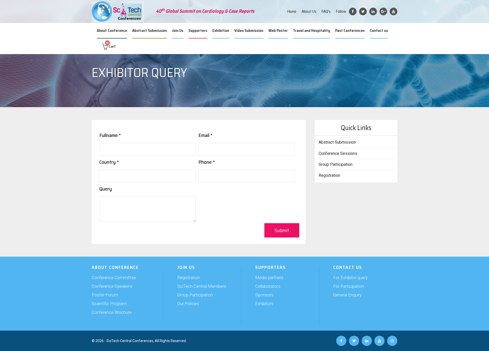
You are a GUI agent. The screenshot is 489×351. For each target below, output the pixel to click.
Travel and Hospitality (311, 31)
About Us (309, 11)
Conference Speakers (112, 286)
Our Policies (188, 303)
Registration (329, 175)
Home (291, 11)
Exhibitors (264, 303)
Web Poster (278, 31)
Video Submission (248, 31)
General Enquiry (347, 294)
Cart (111, 46)
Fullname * (110, 135)
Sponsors (264, 294)
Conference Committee (114, 277)
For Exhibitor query (350, 277)
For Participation (348, 286)
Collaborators (267, 286)
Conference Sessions (338, 153)
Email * (205, 135)
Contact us (379, 31)
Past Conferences (350, 31)
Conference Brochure (112, 312)
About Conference (112, 31)
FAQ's (326, 11)
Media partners (269, 277)
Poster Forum (105, 294)
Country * (109, 162)
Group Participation (335, 164)
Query (105, 189)
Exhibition (220, 31)
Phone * (206, 162)
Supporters (197, 31)
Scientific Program (109, 303)
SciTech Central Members (201, 286)
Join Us (177, 31)
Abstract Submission (149, 31)
